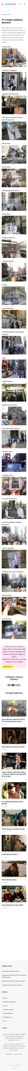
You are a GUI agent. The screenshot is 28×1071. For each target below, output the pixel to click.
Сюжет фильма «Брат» (9, 879)
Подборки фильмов (8, 1013)
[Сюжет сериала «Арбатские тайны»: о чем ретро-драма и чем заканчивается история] (14, 761)
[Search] (23, 4)
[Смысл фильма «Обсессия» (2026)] (14, 735)
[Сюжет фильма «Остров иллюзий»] (14, 818)
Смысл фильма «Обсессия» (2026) (13, 747)
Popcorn (5, 998)
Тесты (4, 1021)
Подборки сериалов (8, 1009)
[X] (13, 685)
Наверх (14, 1068)
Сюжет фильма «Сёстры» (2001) (12, 905)
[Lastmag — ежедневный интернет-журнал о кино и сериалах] (10, 4)
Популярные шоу (7, 1017)
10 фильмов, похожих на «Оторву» (10, 971)
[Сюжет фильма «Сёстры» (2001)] (14, 894)
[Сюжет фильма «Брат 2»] (14, 843)
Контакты (18, 1065)
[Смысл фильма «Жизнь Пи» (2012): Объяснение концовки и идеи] (14, 708)
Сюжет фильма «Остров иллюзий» (13, 829)
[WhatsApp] (17, 685)
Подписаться (7, 666)
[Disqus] (14, 931)
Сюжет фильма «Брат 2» (10, 854)
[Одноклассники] (11, 685)
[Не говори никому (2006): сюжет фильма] (14, 790)
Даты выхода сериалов (9, 1001)
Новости (5, 1005)
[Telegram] (15, 685)
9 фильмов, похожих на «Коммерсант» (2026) (13, 981)
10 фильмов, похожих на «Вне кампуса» (12, 985)
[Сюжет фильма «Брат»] (14, 868)
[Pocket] (19, 685)
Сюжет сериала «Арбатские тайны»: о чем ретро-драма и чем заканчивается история (14, 774)
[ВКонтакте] (8, 685)
